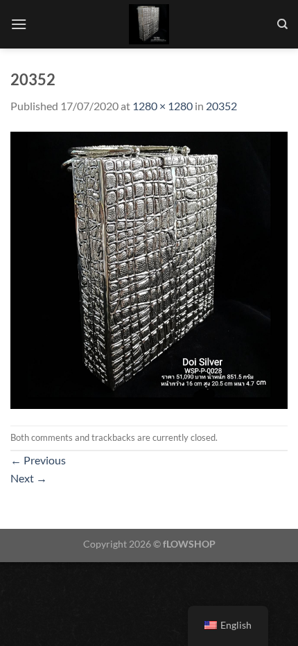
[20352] (149, 268)
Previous (38, 459)
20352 (221, 105)
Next (28, 477)
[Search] (282, 24)
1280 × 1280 (162, 105)
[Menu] (18, 24)
